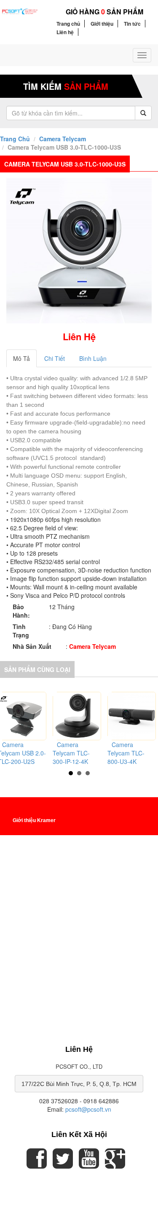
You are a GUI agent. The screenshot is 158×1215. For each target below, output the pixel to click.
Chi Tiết (54, 358)
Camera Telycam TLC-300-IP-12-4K (71, 753)
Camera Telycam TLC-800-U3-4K (126, 753)
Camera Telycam (62, 138)
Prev (11, 724)
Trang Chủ (15, 138)
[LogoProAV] (19, 10)
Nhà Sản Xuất (32, 646)
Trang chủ (68, 23)
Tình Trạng (21, 630)
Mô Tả (21, 358)
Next (147, 724)
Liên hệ (65, 32)
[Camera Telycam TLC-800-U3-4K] (131, 716)
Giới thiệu (102, 23)
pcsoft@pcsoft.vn (88, 1109)
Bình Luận (93, 358)
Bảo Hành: (21, 610)
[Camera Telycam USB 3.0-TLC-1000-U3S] (79, 250)
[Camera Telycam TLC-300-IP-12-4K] (77, 716)
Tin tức (132, 23)
